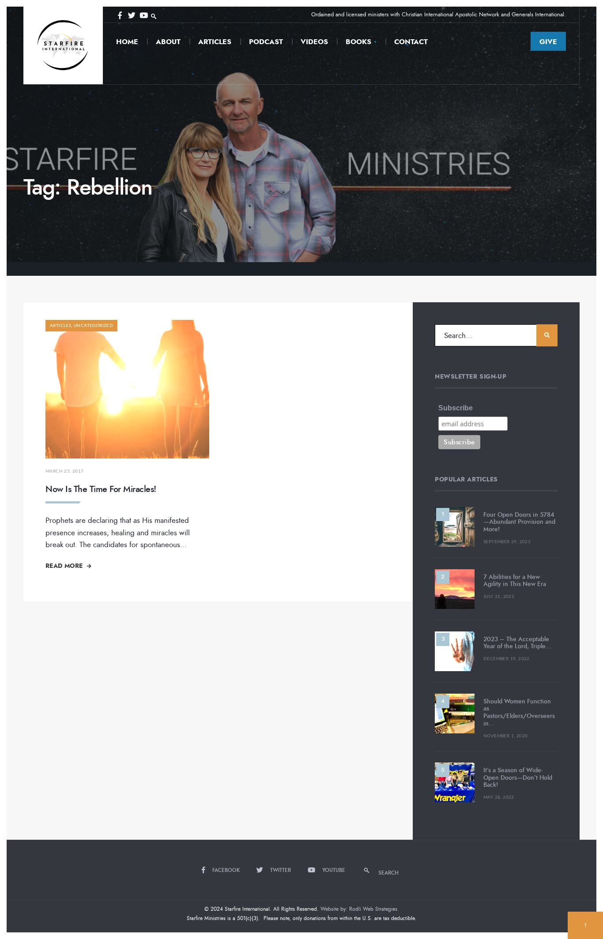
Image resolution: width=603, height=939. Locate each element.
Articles (214, 42)
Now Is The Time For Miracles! (100, 489)
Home (127, 42)
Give (548, 42)
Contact (411, 42)
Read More (65, 565)
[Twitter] (131, 14)
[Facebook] (119, 14)
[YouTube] (142, 14)
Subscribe (455, 408)
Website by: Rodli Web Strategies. (359, 909)
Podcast (266, 42)
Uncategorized (93, 325)
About (168, 42)
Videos (314, 42)
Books (358, 42)
